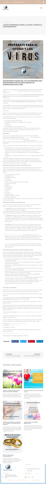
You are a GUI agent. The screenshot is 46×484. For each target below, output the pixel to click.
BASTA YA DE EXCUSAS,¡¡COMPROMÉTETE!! (8, 455)
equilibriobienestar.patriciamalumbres (17, 323)
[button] (41, 8)
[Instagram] (39, 2)
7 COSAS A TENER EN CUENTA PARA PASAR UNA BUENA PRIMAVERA (11, 391)
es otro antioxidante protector (14, 235)
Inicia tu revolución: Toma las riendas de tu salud (33, 391)
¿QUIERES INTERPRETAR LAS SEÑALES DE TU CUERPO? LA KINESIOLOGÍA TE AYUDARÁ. (12, 423)
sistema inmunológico (13, 91)
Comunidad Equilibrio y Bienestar (10, 333)
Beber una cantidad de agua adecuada (14, 277)
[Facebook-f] (35, 2)
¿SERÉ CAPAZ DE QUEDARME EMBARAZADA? (31, 423)
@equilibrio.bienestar (14, 325)
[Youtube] (43, 2)
